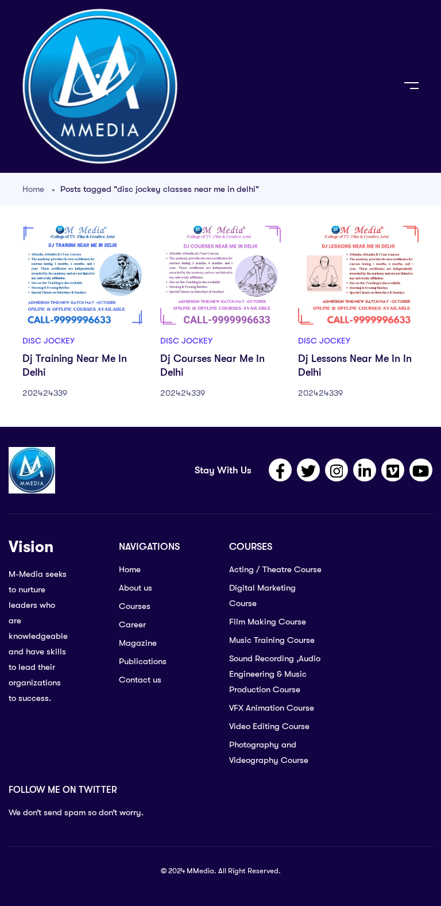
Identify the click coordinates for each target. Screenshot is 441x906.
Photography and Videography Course (268, 752)
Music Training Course (272, 640)
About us (135, 588)
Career (132, 624)
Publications (143, 661)
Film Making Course (267, 621)
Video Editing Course (269, 726)
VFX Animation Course (271, 708)
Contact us (140, 679)
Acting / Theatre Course (275, 569)
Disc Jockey (48, 340)
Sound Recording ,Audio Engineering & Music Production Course (274, 674)
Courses (134, 606)
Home (33, 189)
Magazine (138, 643)
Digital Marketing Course (262, 595)
